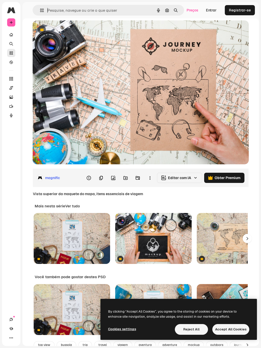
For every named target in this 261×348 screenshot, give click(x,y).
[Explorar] (11, 62)
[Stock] (11, 53)
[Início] (11, 35)
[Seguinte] (247, 238)
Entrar (211, 10)
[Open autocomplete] (40, 10)
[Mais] (11, 338)
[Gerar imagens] (11, 97)
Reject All (191, 329)
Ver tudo (72, 206)
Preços (192, 10)
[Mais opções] (150, 178)
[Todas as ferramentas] (11, 79)
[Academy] (11, 329)
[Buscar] (11, 44)
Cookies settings (122, 329)
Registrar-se (240, 10)
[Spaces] (11, 88)
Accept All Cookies (230, 329)
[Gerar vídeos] (11, 106)
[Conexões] (11, 319)
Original (65, 30)
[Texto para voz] (11, 115)
